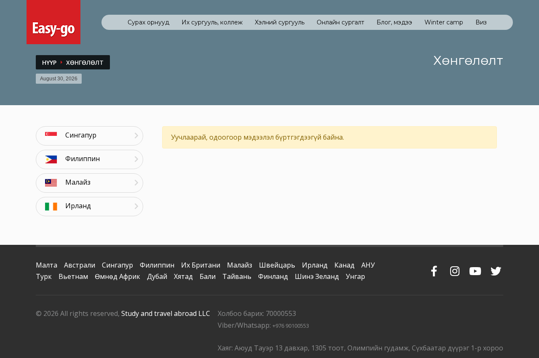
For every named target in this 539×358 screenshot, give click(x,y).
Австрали (79, 265)
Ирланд (315, 265)
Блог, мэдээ (394, 22)
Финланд (273, 276)
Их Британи (200, 265)
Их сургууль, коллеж (212, 22)
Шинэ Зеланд (317, 276)
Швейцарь (277, 265)
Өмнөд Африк (117, 276)
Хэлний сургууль (279, 22)
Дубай (157, 276)
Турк (44, 276)
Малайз (239, 265)
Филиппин (157, 265)
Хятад (183, 276)
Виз (481, 22)
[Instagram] (454, 267)
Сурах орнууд (148, 22)
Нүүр (49, 62)
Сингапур (117, 265)
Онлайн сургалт (340, 22)
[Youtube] (475, 267)
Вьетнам (73, 276)
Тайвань (236, 276)
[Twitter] (495, 267)
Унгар (355, 276)
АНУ (368, 265)
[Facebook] (434, 267)
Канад (344, 265)
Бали (208, 276)
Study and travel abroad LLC (165, 313)
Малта (46, 265)
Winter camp (443, 22)
